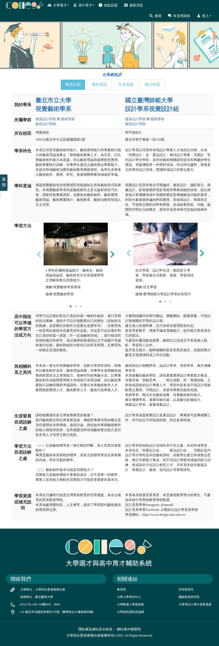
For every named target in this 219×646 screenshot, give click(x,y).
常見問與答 (181, 16)
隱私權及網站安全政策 (95, 629)
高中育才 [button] (85, 5)
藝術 (68, 119)
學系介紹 (73, 84)
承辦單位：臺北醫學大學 (36, 597)
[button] (70, 306)
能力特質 (152, 84)
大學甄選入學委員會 (130, 604)
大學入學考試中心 (129, 597)
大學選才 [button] (60, 5)
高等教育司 (186, 589)
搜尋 (158, 16)
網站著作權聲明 (129, 629)
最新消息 (136, 5)
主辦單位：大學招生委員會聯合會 (42, 589)
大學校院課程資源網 (130, 612)
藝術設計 (46, 124)
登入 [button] (205, 16)
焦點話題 (111, 5)
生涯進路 (126, 84)
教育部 (121, 589)
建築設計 (46, 119)
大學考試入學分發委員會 (195, 604)
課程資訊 (99, 84)
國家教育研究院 (189, 597)
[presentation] (39, 254)
